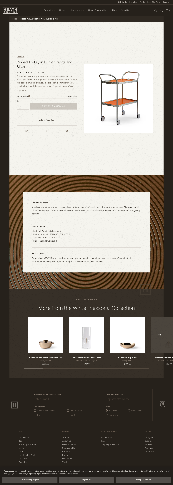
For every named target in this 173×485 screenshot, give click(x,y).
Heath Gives (68, 459)
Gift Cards (122, 2)
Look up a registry (114, 395)
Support (166, 2)
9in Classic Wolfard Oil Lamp (86, 358)
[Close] (169, 471)
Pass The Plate (153, 2)
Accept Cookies (143, 480)
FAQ (103, 441)
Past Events (113, 415)
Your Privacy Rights (30, 480)
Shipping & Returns (110, 445)
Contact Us (106, 438)
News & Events (76, 410)
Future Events (136, 410)
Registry (133, 2)
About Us (66, 441)
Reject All (86, 480)
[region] (86, 476)
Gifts (21, 452)
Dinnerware (24, 438)
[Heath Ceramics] (14, 405)
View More (21, 90)
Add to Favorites (46, 120)
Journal (65, 438)
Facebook (149, 452)
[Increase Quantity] (27, 106)
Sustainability (68, 448)
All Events (113, 410)
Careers (66, 452)
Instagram (149, 438)
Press (65, 455)
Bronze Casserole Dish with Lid (45, 358)
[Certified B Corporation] (162, 405)
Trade (142, 2)
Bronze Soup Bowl (127, 358)
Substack (149, 441)
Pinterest (149, 445)
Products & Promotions (46, 410)
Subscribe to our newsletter (47, 395)
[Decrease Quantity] (18, 106)
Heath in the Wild (27, 455)
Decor (22, 448)
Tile (38, 415)
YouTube (149, 448)
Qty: (18, 101)
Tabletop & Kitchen (28, 445)
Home (14, 19)
